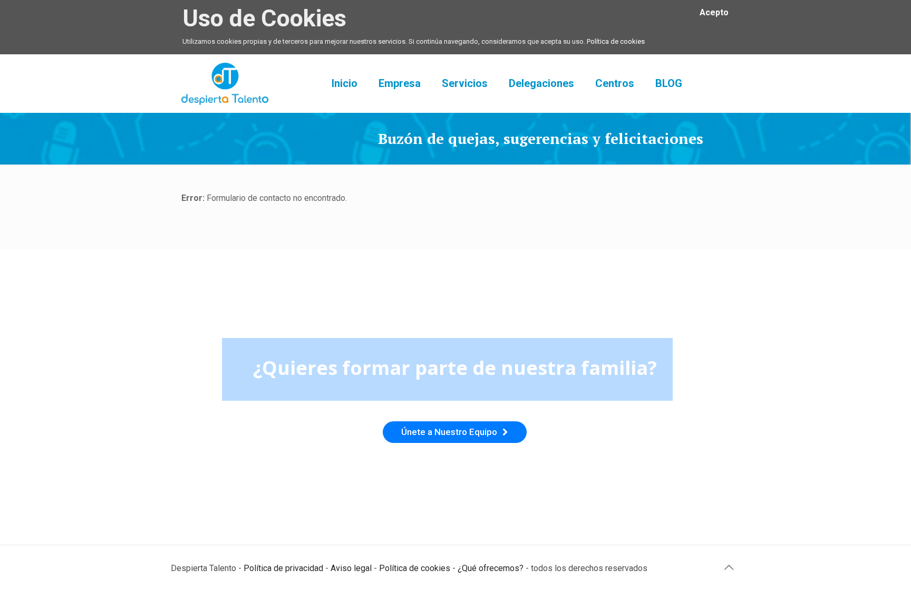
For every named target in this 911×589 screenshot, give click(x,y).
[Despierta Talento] (224, 83)
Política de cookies (616, 41)
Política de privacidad (283, 568)
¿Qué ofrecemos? (491, 568)
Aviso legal (351, 568)
